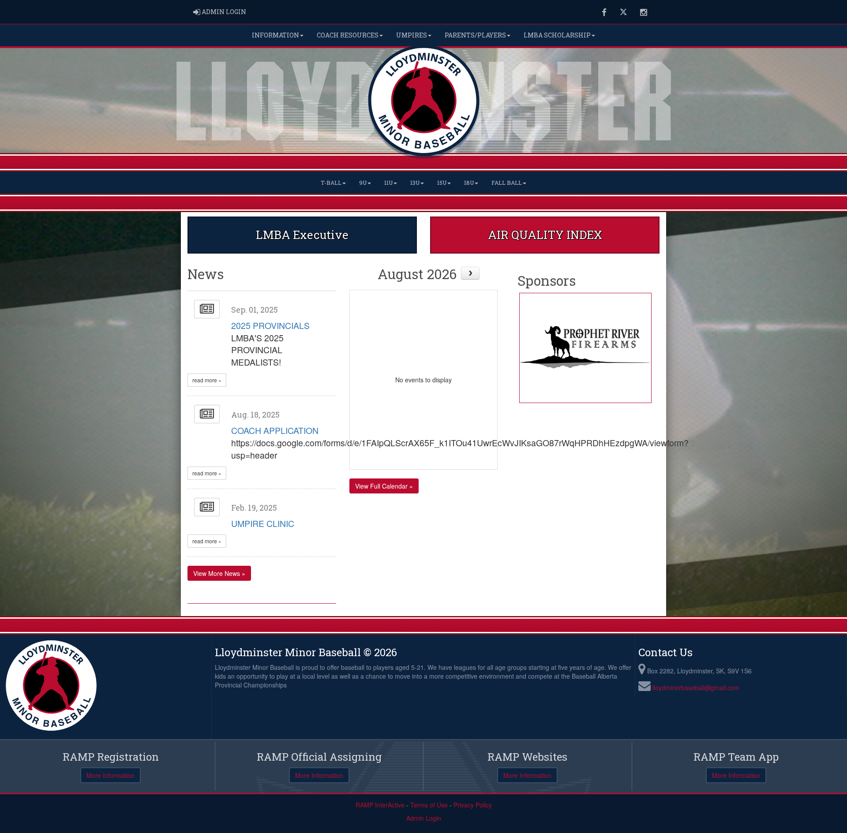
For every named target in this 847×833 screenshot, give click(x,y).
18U (469, 182)
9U (363, 182)
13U (415, 182)
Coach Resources (348, 35)
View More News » (219, 573)
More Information (110, 775)
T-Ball (331, 182)
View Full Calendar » (384, 486)
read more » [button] (206, 380)
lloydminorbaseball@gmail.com (695, 687)
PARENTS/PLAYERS (475, 35)
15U (441, 182)
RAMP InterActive (380, 804)
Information (275, 35)
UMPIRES (411, 35)
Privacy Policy (472, 804)
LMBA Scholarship (557, 35)
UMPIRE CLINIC (262, 523)
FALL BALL (506, 182)
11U (388, 182)
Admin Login (423, 818)
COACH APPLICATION (275, 430)
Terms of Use (429, 804)
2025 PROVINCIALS (270, 325)
